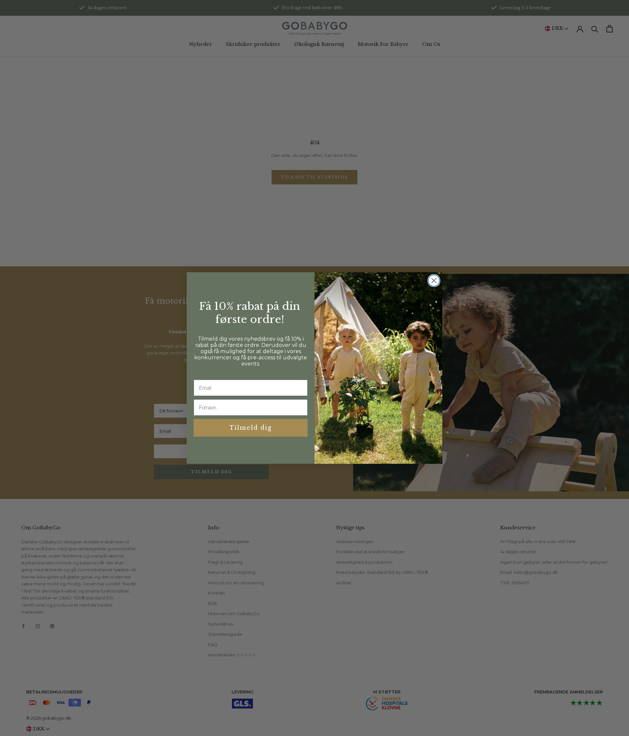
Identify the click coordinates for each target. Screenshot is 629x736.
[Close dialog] (434, 280)
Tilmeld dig (250, 427)
